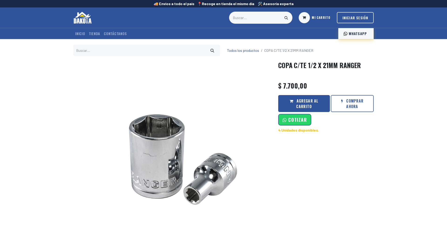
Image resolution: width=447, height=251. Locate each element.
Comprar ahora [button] (354, 103)
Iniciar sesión (355, 17)
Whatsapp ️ (357, 33)
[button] (294, 120)
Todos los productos (243, 50)
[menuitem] (80, 33)
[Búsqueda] (286, 18)
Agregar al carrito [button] (306, 103)
